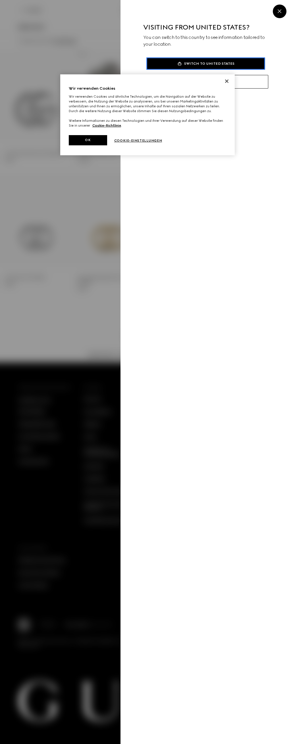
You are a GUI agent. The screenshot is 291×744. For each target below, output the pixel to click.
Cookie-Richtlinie (106, 125)
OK (88, 140)
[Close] (279, 11)
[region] (147, 114)
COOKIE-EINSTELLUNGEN (138, 140)
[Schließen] (227, 81)
